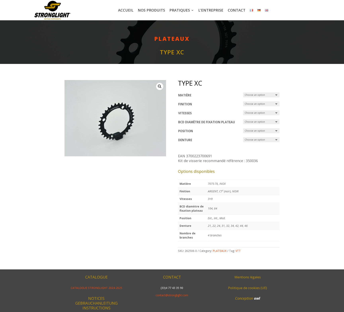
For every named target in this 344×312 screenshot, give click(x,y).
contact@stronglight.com (172, 295)
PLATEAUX (172, 38)
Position (185, 131)
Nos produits (151, 10)
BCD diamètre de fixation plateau (206, 122)
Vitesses (185, 113)
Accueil (125, 10)
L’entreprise (210, 10)
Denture (185, 140)
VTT (238, 251)
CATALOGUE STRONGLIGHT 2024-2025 (96, 288)
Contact (236, 10)
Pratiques (179, 10)
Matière (184, 95)
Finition (185, 104)
